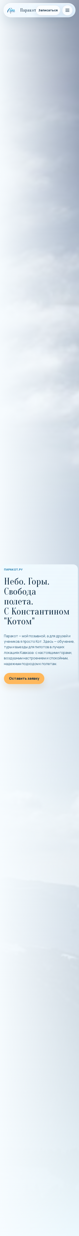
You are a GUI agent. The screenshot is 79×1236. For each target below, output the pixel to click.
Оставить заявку (24, 678)
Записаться (48, 10)
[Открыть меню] (67, 10)
